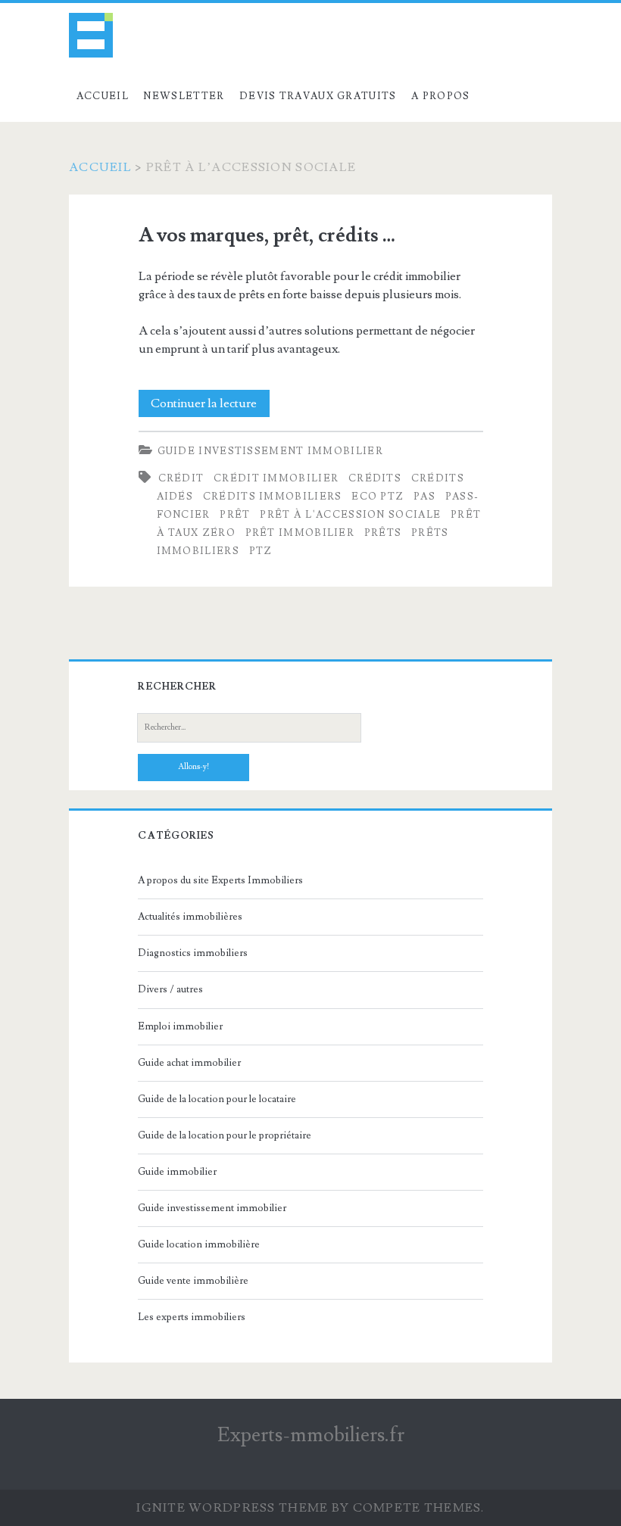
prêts (383, 533)
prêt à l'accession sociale (350, 515)
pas (424, 496)
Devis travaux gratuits (318, 96)
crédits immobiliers (272, 496)
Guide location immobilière (199, 1244)
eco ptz (377, 496)
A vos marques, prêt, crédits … (267, 235)
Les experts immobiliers (191, 1317)
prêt (235, 515)
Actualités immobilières (190, 917)
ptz (261, 551)
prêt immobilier (300, 533)
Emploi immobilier (180, 1026)
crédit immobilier (276, 478)
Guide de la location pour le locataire (217, 1099)
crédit (181, 478)
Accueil (102, 96)
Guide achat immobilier (189, 1063)
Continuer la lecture (210, 406)
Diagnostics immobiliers (193, 953)
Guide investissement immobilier (270, 451)
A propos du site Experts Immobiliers (220, 880)
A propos (440, 96)
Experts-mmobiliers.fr (310, 1435)
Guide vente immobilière (193, 1281)
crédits (374, 478)
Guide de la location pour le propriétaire (224, 1135)
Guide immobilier (177, 1172)
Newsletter (183, 96)
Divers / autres (170, 989)
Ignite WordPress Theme (232, 1507)
